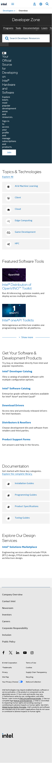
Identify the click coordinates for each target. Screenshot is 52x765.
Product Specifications (26, 506)
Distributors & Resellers (16, 422)
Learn (44, 28)
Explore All (7, 176)
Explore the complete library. (17, 474)
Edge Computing (23, 220)
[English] (41, 4)
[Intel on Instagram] (32, 653)
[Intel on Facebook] (3, 653)
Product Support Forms (16, 439)
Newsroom (7, 608)
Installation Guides (24, 483)
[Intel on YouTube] (24, 653)
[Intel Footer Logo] (8, 735)
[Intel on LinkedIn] (17, 653)
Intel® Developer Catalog (17, 371)
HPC (17, 243)
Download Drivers (13, 405)
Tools (18, 28)
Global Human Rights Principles (14, 707)
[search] (7, 38)
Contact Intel (8, 601)
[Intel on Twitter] (10, 653)
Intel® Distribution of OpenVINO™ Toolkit (17, 286)
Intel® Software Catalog (16, 388)
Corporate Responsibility (15, 628)
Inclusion (6, 635)
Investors (7, 614)
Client (18, 197)
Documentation (31, 28)
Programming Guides (26, 494)
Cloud (18, 209)
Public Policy (8, 641)
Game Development (25, 232)
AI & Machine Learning (26, 186)
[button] (26, 296)
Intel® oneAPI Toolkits (18, 320)
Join (9, 152)
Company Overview (12, 594)
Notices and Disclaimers (23, 701)
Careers (6, 621)
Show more (27, 337)
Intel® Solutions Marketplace (19, 547)
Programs (8, 28)
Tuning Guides (22, 517)
